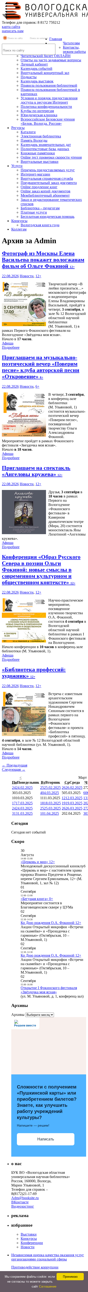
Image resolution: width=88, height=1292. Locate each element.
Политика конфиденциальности (46, 107)
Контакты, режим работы (74, 49)
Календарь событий (36, 68)
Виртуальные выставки (39, 162)
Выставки (29, 1234)
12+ (38, 276)
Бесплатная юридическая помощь (47, 217)
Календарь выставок (37, 81)
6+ (37, 386)
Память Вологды (34, 140)
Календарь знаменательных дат (46, 145)
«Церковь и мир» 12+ (38, 862)
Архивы (17, 1015)
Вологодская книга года (40, 225)
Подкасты (29, 77)
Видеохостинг (22, 1206)
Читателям (71, 43)
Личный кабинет (34, 64)
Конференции (32, 1243)
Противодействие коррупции (34, 1267)
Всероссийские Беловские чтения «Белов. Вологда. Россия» (48, 121)
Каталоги (28, 132)
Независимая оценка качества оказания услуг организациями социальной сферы (47, 1257)
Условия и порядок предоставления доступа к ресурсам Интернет (49, 100)
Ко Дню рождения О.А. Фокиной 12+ (51, 923)
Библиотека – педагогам (40, 208)
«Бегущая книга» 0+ (37, 899)
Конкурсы (19, 221)
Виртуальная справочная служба (47, 178)
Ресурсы (18, 128)
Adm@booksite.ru (25, 1198)
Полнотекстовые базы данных (45, 149)
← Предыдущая (14, 765)
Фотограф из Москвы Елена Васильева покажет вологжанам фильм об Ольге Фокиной (43, 259)
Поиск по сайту (15, 38)
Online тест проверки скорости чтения (51, 157)
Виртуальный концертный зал (45, 73)
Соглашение (47, 1286)
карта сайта (11, 27)
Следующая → (13, 769)
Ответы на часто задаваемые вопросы (51, 60)
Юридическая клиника (39, 115)
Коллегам (19, 229)
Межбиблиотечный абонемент (45, 195)
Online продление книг (39, 187)
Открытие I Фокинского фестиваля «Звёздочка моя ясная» (49, 990)
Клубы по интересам (37, 111)
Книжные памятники (38, 153)
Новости (27, 276)
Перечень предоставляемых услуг (48, 170)
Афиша (7, 343)
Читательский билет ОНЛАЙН (46, 56)
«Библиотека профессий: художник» (34, 672)
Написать (45, 1139)
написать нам (12, 31)
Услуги (17, 166)
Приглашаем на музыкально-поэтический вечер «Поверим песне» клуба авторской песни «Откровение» (40, 367)
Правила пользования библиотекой (49, 85)
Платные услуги (34, 212)
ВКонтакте (20, 1202)
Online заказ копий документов (45, 191)
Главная (55, 39)
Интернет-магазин (35, 174)
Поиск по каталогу (39, 38)
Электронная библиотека (41, 136)
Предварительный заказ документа (49, 183)
